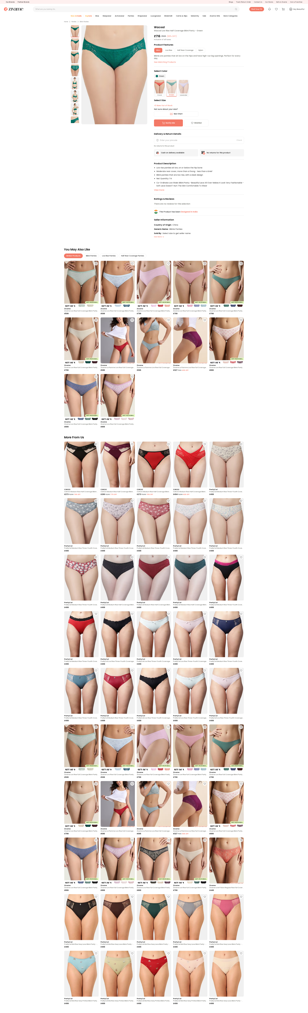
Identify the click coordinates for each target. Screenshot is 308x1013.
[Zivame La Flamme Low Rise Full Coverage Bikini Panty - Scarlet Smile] (118, 340)
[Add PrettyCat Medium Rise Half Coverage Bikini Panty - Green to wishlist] (205, 557)
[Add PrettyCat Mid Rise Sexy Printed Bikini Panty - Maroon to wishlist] (168, 953)
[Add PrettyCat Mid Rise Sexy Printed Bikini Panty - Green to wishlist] (132, 953)
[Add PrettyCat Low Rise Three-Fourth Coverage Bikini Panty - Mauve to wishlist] (205, 614)
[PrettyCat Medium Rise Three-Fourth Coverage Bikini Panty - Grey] (81, 521)
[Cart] (283, 9)
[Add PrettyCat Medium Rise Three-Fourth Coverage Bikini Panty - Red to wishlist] (168, 501)
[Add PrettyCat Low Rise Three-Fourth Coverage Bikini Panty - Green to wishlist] (168, 614)
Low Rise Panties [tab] (109, 256)
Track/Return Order (243, 2)
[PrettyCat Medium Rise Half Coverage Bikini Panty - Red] (154, 578)
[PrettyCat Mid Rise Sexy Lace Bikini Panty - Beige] (226, 974)
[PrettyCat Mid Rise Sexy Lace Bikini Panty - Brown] (118, 917)
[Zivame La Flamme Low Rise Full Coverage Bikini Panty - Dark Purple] (190, 340)
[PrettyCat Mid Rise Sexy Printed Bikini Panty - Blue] (81, 974)
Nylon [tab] (201, 50)
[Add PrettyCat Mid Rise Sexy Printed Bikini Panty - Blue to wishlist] (96, 953)
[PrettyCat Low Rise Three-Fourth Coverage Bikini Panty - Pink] (226, 691)
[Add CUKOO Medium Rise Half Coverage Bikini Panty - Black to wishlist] (96, 444)
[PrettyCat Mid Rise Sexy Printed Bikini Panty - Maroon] (154, 974)
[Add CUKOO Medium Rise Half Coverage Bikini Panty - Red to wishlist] (168, 444)
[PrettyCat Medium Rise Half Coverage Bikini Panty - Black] (118, 578)
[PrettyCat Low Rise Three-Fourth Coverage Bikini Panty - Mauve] (190, 634)
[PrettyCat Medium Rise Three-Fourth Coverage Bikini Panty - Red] (154, 521)
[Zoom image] (114, 74)
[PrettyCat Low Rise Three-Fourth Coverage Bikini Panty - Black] (118, 634)
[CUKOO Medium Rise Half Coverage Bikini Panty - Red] (154, 464)
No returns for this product (218, 152)
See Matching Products (165, 62)
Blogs (231, 2)
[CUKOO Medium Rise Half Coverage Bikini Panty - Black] (81, 464)
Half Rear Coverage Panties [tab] (132, 256)
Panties (73, 22)
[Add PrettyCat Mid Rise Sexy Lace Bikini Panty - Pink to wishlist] (241, 897)
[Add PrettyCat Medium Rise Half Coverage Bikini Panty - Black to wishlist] (132, 557)
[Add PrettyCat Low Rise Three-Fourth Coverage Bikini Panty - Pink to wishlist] (241, 670)
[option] (75, 31)
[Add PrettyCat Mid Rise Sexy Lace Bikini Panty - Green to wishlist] (168, 897)
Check (239, 140)
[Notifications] (269, 9)
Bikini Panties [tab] (91, 256)
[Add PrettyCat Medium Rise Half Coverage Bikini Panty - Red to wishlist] (168, 557)
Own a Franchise (296, 2)
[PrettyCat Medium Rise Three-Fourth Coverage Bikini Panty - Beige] (226, 464)
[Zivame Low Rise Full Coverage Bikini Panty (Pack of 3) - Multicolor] (154, 284)
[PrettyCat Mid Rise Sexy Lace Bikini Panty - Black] (81, 917)
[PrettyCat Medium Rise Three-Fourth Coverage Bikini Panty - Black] (226, 578)
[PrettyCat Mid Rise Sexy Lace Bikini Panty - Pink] (226, 917)
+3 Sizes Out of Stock (163, 105)
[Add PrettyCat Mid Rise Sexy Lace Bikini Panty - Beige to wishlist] (241, 953)
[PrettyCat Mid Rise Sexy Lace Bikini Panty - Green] (154, 917)
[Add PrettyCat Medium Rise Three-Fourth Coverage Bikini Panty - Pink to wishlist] (132, 501)
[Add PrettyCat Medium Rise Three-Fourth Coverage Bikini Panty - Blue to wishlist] (241, 614)
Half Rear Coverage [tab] (185, 50)
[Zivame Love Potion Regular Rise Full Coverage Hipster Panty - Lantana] (226, 860)
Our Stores (269, 2)
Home (66, 22)
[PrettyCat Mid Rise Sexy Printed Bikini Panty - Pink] (190, 974)
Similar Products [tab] (73, 256)
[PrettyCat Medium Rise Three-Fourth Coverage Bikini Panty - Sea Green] (81, 691)
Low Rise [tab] (168, 50)
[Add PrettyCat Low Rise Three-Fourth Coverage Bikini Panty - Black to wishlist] (132, 614)
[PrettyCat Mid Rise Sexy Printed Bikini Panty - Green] (118, 974)
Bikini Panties (84, 22)
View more (159, 190)
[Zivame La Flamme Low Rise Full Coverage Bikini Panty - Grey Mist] (154, 340)
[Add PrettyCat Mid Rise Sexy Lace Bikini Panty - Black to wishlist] (96, 897)
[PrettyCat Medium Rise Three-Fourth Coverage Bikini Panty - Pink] (118, 521)
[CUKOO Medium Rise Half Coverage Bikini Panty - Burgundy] (118, 464)
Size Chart (178, 114)
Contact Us (258, 2)
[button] (236, 9)
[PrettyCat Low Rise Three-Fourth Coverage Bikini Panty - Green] (154, 634)
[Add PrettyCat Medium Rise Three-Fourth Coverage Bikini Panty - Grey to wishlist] (96, 501)
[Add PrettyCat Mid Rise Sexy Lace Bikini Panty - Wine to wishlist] (132, 1010)
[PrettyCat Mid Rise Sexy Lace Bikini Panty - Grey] (190, 917)
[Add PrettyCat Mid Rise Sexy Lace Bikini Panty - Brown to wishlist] (132, 897)
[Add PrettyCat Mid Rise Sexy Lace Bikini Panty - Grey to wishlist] (205, 897)
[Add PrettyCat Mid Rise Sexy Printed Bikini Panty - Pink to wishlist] (205, 953)
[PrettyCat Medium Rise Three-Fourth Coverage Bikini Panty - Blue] (226, 634)
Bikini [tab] (158, 50)
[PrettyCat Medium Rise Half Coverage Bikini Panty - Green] (190, 578)
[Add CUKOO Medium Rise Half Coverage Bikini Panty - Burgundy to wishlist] (132, 444)
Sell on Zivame (281, 2)
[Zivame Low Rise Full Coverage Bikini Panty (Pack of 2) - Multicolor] (81, 284)
